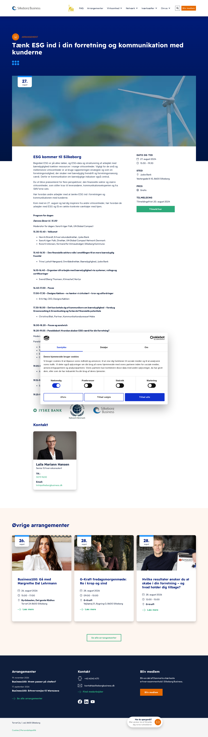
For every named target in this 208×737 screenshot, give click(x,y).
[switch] (88, 385)
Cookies (15, 730)
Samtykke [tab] (62, 347)
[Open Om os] (169, 8)
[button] (177, 8)
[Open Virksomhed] (121, 8)
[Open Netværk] (137, 8)
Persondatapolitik (28, 730)
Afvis (63, 397)
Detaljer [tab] (104, 347)
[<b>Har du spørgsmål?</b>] (158, 722)
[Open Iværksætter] (156, 8)
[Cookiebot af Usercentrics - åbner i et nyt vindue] (152, 338)
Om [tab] (146, 347)
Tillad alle (144, 397)
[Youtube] (93, 702)
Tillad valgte (104, 397)
